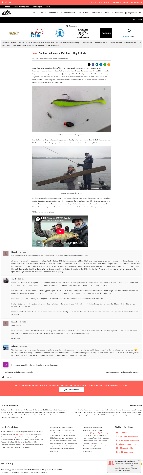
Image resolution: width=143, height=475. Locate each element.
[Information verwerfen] (140, 42)
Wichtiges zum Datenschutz (128, 440)
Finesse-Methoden (68, 13)
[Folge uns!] (2, 2)
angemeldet (23, 365)
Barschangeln (13, 437)
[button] (45, 12)
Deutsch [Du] (8, 464)
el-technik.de (14, 472)
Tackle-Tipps (83, 13)
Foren (41, 13)
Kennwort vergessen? (21, 7)
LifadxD (14, 252)
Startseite (34, 12)
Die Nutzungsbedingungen (128, 436)
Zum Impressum (124, 432)
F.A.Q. (48, 7)
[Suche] (140, 12)
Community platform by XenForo (22, 470)
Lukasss (14, 346)
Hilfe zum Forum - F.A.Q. (127, 444)
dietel (46, 58)
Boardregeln (37, 7)
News (107, 13)
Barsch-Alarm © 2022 (54, 470)
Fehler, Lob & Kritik (125, 448)
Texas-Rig (104, 433)
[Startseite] (134, 20)
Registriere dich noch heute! (125, 461)
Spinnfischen (20, 434)
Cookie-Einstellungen (126, 452)
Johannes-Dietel (71, 389)
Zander (35, 53)
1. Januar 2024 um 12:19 (59, 58)
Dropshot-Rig (95, 433)
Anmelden (6, 7)
